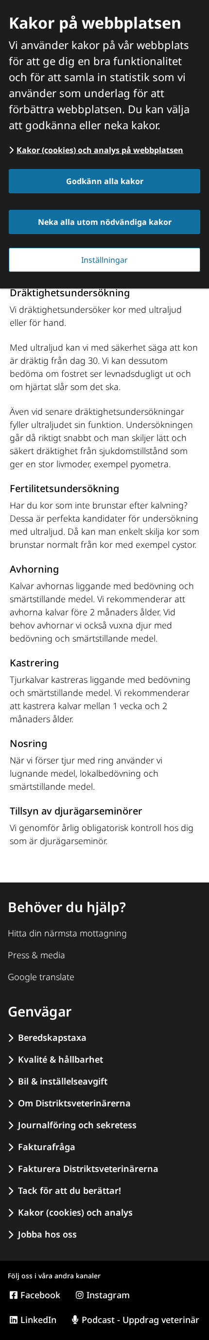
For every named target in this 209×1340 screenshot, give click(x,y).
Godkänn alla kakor (104, 181)
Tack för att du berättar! (69, 1190)
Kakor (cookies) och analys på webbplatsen (100, 150)
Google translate (41, 977)
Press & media (36, 955)
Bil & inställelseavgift (62, 1081)
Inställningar (104, 259)
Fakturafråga (46, 1147)
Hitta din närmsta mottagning (67, 933)
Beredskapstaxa (52, 1037)
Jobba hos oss (47, 1234)
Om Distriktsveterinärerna (74, 1103)
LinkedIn (38, 1319)
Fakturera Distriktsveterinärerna (88, 1168)
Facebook (40, 1295)
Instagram (108, 1295)
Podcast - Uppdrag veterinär (140, 1319)
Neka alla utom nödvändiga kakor (105, 222)
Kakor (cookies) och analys (75, 1212)
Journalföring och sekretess (77, 1125)
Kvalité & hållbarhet (60, 1059)
